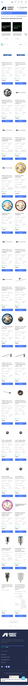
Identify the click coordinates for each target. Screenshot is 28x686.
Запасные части (12, 16)
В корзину (7, 83)
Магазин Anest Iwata (5, 16)
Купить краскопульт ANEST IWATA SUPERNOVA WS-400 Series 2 (12, 645)
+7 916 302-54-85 (23, 7)
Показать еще (14, 621)
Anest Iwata (6, 651)
